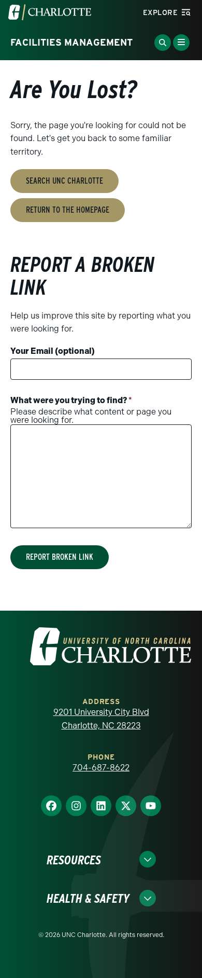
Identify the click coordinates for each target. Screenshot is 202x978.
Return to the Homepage (67, 210)
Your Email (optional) (52, 351)
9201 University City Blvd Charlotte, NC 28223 (101, 719)
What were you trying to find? (71, 400)
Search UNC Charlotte (64, 181)
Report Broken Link (59, 557)
